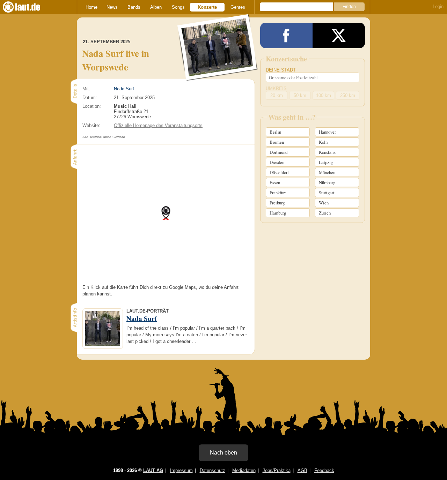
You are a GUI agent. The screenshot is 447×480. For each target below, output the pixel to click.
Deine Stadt (281, 70)
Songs (178, 7)
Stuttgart (327, 192)
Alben (156, 7)
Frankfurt (278, 192)
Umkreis (276, 88)
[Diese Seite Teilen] (286, 35)
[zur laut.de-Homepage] (28, 7)
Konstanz (327, 152)
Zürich (325, 213)
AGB (302, 470)
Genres (237, 7)
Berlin (275, 132)
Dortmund (278, 152)
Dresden (277, 162)
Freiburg (277, 203)
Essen (275, 182)
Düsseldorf (279, 172)
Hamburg (278, 213)
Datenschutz (212, 470)
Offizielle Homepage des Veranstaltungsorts (158, 125)
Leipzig (326, 162)
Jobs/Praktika (277, 470)
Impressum (181, 470)
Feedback (324, 470)
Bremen (277, 142)
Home (91, 7)
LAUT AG (153, 470)
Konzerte (207, 7)
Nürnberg (327, 182)
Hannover (327, 132)
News (112, 7)
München (327, 172)
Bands (133, 7)
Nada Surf (124, 88)
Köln (323, 142)
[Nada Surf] (218, 76)
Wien (324, 203)
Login (438, 6)
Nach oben (223, 453)
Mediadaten (244, 470)
